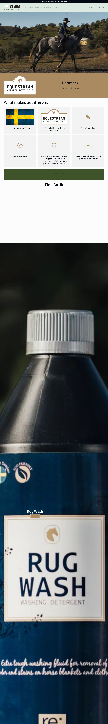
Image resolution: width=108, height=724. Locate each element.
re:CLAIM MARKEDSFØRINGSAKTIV (54, 174)
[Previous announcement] (4, 1)
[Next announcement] (103, 1)
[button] (25, 7)
